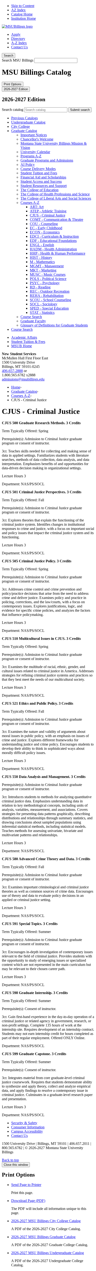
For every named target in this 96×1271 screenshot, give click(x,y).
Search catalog (12, 110)
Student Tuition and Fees (39, 173)
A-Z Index (19, 43)
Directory (18, 39)
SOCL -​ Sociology (43, 304)
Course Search (31, 317)
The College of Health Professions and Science (55, 194)
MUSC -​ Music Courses (47, 274)
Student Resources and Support (44, 186)
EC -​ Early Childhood (46, 228)
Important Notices (34, 135)
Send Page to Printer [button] (26, 1185)
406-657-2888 (12, 371)
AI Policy (28, 165)
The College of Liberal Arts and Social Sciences (56, 198)
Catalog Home (22, 14)
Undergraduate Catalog (28, 122)
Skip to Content (22, 6)
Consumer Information (28, 1127)
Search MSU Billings (17, 60)
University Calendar (35, 152)
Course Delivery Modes (38, 169)
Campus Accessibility (27, 1131)
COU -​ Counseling (44, 224)
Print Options (12, 84)
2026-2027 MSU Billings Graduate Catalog (43, 1237)
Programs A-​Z (31, 156)
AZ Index (18, 10)
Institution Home (23, 18)
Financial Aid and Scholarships (43, 177)
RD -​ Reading (40, 287)
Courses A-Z (20, 396)
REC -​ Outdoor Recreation (49, 291)
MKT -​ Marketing (43, 270)
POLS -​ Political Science (48, 279)
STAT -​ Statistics (42, 313)
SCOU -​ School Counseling (50, 300)
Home (15, 387)
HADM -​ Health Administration (53, 249)
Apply (16, 34)
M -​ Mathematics (42, 262)
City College (20, 126)
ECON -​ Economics (45, 232)
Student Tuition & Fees (28, 342)
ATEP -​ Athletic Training (48, 211)
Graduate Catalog (24, 131)
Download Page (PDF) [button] (28, 1201)
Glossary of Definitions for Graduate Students (54, 325)
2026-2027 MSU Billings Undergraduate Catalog (47, 1253)
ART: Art (37, 207)
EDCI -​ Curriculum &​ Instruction (54, 236)
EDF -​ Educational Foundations (53, 241)
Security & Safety (24, 1123)
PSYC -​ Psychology (45, 283)
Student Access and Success (41, 181)
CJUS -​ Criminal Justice (47, 215)
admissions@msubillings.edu (23, 379)
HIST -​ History (41, 258)
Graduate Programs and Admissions (47, 160)
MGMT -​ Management (47, 266)
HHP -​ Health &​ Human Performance (57, 253)
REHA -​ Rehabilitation (47, 296)
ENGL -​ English (42, 245)
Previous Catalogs (24, 118)
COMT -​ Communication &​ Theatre (56, 220)
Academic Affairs (24, 337)
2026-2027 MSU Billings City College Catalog (46, 1221)
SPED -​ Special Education (49, 308)
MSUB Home (21, 346)
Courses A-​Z (30, 203)
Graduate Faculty (33, 321)
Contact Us (19, 47)
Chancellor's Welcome (37, 139)
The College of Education (39, 190)
